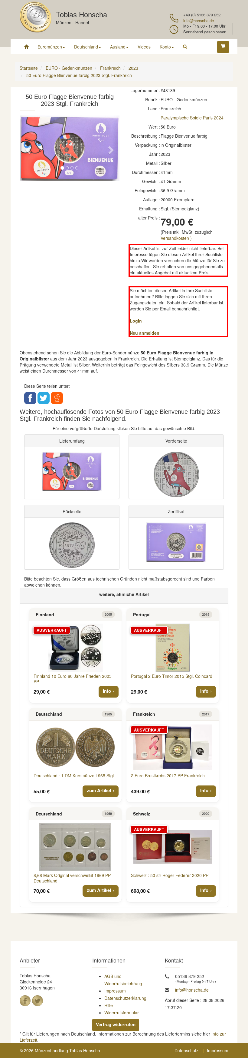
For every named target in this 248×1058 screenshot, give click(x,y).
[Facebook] (25, 1000)
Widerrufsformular (121, 1012)
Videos (144, 47)
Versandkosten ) (176, 238)
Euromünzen (50, 47)
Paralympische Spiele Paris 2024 (192, 118)
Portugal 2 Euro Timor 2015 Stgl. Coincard (171, 676)
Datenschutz (186, 1050)
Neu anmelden (144, 333)
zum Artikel (99, 790)
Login (136, 321)
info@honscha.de (198, 20)
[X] (37, 1000)
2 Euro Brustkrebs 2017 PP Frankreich (168, 775)
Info (107, 691)
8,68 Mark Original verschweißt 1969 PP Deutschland (72, 878)
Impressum (115, 991)
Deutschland (86, 47)
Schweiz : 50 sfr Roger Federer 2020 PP (169, 875)
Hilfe (108, 1005)
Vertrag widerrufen (115, 1024)
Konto (165, 47)
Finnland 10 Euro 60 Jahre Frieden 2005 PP (73, 679)
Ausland (118, 47)
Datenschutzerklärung (125, 998)
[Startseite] (26, 46)
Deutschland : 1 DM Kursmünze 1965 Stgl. (74, 775)
